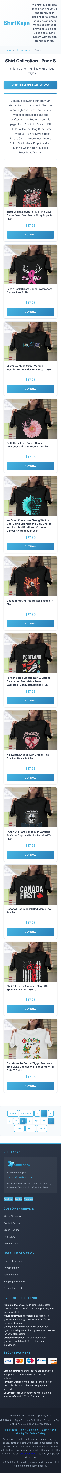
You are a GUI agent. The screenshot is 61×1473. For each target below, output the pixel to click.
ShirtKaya (17, 22)
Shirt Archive (49, 1429)
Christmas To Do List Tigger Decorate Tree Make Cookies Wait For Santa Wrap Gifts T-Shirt (30, 1067)
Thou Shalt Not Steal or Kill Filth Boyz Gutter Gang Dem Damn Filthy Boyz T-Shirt (29, 215)
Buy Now (30, 234)
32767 (19, 1128)
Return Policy (11, 1274)
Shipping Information (15, 1281)
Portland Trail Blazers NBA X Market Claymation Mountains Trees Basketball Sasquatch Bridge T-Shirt (29, 681)
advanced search (29, 1453)
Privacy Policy (11, 1267)
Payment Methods (13, 1288)
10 (36, 1121)
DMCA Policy (11, 1243)
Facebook (8, 1199)
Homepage (11, 1429)
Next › (31, 1128)
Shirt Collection (23, 50)
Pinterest (28, 1199)
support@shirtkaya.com (19, 1177)
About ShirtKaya (12, 1216)
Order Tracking (12, 1229)
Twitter (18, 1199)
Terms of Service (13, 1261)
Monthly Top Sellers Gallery (30, 1433)
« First (13, 1113)
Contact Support (13, 1223)
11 (44, 1121)
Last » (42, 1128)
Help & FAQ (10, 1236)
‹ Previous (26, 1113)
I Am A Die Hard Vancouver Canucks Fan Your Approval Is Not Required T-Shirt (29, 835)
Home (8, 50)
